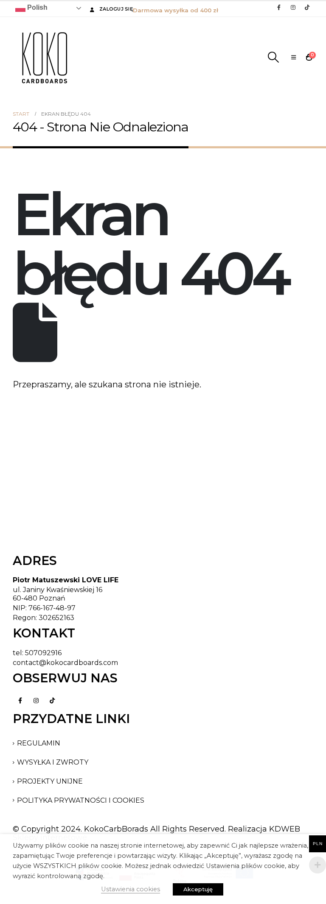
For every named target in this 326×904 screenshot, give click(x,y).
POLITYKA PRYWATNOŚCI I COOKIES (80, 800)
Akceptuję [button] (198, 889)
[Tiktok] (307, 7)
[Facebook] (279, 7)
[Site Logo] (44, 57)
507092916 (43, 653)
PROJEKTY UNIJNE (50, 781)
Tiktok (52, 700)
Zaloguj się (116, 9)
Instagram (36, 700)
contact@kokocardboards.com (65, 663)
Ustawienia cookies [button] (130, 889)
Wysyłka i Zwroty (52, 762)
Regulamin (38, 743)
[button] (273, 57)
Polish (36, 7)
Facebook (20, 700)
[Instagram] (293, 7)
